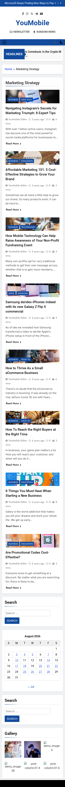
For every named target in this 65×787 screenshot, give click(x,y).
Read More (12, 143)
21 (48, 666)
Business (13, 99)
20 (40, 666)
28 (48, 671)
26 (32, 671)
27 (40, 671)
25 (24, 671)
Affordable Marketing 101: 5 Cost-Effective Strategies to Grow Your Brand (31, 174)
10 (16, 660)
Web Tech (26, 99)
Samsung (23, 293)
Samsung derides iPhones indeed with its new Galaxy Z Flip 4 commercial (31, 306)
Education (27, 161)
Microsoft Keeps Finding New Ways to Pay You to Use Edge (29, 3)
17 (16, 666)
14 (48, 660)
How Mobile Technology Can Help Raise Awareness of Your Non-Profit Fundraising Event (32, 240)
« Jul (31, 686)
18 (24, 666)
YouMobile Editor (17, 119)
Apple (11, 293)
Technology (28, 227)
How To (25, 359)
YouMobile (32, 23)
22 (56, 666)
